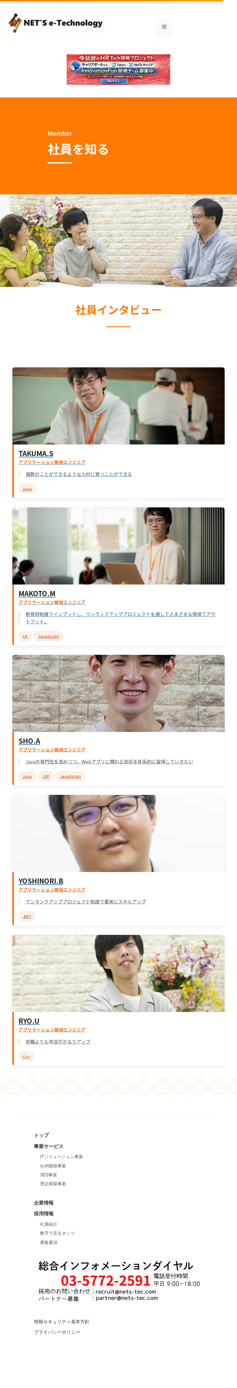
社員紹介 (48, 1224)
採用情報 (44, 1213)
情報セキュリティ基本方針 (61, 1321)
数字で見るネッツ (57, 1233)
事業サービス (49, 1146)
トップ (41, 1134)
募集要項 (48, 1242)
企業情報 (44, 1202)
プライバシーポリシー (57, 1331)
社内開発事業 (53, 1166)
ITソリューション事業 (61, 1156)
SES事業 (48, 1174)
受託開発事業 (53, 1183)
